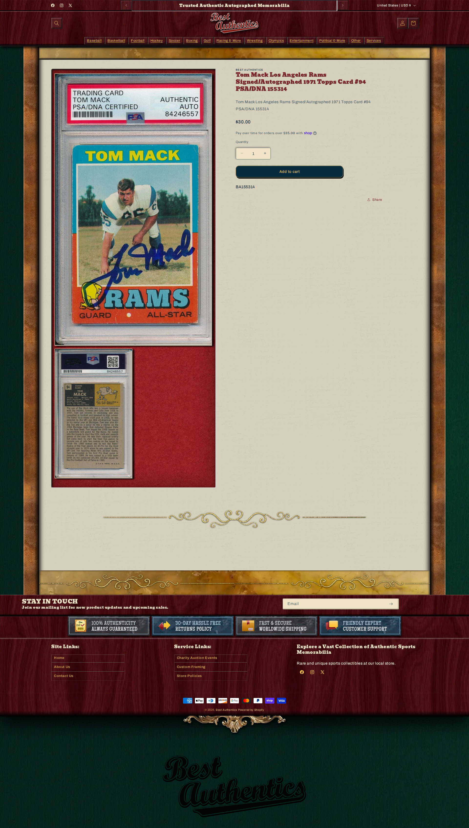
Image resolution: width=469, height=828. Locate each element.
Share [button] (377, 199)
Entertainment (301, 40)
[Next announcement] (342, 5)
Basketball (116, 40)
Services (374, 40)
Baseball (94, 40)
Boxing (192, 40)
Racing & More (228, 40)
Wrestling (255, 40)
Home (59, 658)
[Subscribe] (391, 604)
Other (356, 40)
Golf (207, 40)
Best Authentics (226, 709)
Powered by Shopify (251, 709)
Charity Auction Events (197, 658)
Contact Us (64, 676)
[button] (56, 23)
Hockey (156, 40)
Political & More (332, 40)
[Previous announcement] (126, 5)
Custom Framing (191, 667)
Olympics (276, 40)
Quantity (242, 141)
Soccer (175, 40)
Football (138, 40)
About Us (62, 667)
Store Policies (189, 676)
